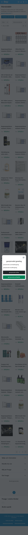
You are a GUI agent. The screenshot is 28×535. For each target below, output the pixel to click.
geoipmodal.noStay (14, 272)
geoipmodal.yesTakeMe (14, 277)
